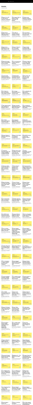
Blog (10, 1)
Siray (8, 1)
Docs (13, 1)
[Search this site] (31, 1)
